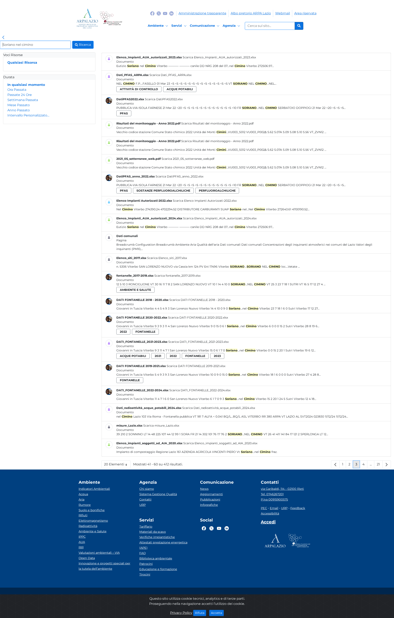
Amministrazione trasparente (202, 13)
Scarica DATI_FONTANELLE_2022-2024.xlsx (199, 390)
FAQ (142, 553)
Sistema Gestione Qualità (158, 494)
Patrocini (146, 564)
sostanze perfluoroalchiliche (163, 190)
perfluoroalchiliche (217, 190)
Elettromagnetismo (93, 520)
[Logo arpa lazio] (87, 19)
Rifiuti (83, 515)
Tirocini (144, 574)
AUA (82, 542)
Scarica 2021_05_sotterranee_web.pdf (187, 159)
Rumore (85, 505)
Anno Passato (18, 110)
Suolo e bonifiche (92, 510)
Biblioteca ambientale (155, 558)
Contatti (145, 499)
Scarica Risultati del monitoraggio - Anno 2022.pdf (217, 123)
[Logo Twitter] (158, 13)
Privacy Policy (181, 613)
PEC (264, 508)
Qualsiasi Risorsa (22, 62)
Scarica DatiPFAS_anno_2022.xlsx (179, 176)
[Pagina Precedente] (335, 464)
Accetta (217, 613)
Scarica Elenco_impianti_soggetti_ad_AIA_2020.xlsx (220, 443)
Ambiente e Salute (93, 531)
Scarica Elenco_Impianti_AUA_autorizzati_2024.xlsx (220, 218)
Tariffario (145, 526)
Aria (81, 499)
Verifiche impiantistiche (157, 537)
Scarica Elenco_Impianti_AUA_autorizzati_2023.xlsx (219, 57)
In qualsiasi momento (26, 85)
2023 (217, 356)
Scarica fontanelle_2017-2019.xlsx (177, 275)
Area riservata (305, 13)
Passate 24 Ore (19, 95)
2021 (158, 356)
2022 (123, 332)
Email (274, 508)
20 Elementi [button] (117, 465)
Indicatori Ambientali (94, 489)
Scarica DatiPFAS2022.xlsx (164, 99)
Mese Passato (18, 105)
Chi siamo (146, 489)
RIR (81, 547)
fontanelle (145, 332)
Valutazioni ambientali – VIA (99, 553)
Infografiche (209, 505)
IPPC (82, 537)
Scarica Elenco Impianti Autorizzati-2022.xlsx (205, 201)
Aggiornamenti (211, 494)
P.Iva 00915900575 (274, 499)
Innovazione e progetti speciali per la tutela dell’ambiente (104, 566)
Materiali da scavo (152, 532)
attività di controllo (139, 89)
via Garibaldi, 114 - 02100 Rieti (282, 489)
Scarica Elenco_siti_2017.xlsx (167, 258)
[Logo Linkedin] (171, 13)
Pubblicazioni (210, 499)
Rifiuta (200, 613)
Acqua (83, 494)
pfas (124, 113)
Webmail (282, 13)
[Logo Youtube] (165, 13)
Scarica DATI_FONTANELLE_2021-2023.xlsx (198, 342)
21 (380, 465)
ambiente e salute (135, 290)
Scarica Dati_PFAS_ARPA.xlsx (170, 75)
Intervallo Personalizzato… (28, 115)
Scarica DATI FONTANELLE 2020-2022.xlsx (198, 317)
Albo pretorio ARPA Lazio (251, 13)
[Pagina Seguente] (386, 464)
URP (142, 505)
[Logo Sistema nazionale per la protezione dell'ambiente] (111, 19)
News (204, 489)
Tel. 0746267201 (272, 494)
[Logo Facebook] (152, 13)
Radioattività (88, 526)
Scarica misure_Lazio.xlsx (161, 425)
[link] (3, 37)
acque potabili (180, 89)
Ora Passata (16, 90)
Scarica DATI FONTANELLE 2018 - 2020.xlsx (199, 300)
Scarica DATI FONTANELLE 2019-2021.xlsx (196, 366)
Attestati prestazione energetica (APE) (163, 545)
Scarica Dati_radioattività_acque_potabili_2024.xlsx (218, 408)
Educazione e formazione (158, 569)
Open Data (87, 558)
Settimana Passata (22, 100)
